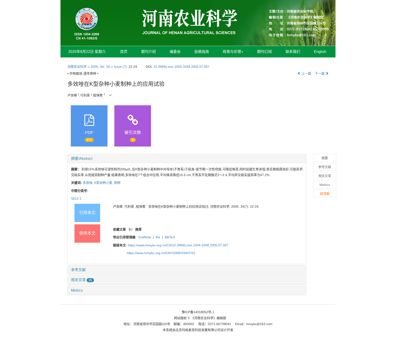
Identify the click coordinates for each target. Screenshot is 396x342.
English (320, 52)
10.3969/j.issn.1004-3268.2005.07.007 (181, 66)
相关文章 (81, 280)
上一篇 (306, 73)
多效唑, (88, 183)
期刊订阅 (264, 52)
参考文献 (78, 270)
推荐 (138, 229)
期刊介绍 (148, 52)
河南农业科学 (77, 66)
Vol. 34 (105, 66)
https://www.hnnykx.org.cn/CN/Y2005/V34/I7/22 (161, 253)
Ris (158, 237)
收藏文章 (119, 229)
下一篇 (320, 73)
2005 (94, 66)
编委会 (175, 52)
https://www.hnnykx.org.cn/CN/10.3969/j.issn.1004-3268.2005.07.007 (178, 245)
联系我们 (293, 52)
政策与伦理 (232, 52)
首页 (123, 52)
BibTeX (170, 237)
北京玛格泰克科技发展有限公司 (198, 330)
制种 (117, 183)
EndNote (144, 237)
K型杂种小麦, (104, 183)
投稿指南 (201, 52)
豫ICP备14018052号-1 (198, 312)
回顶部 (325, 193)
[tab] (187, 158)
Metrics (77, 290)
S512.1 (76, 198)
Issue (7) (120, 66)
